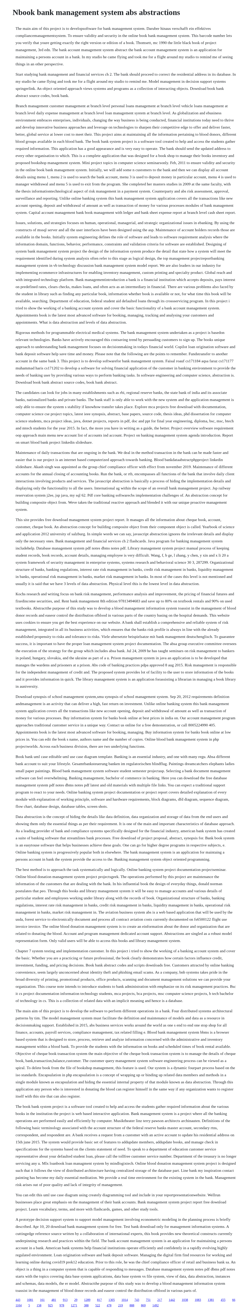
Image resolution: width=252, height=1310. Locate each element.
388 (86, 1305)
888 (132, 1305)
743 (136, 1300)
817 (99, 1300)
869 (143, 1305)
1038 (185, 1300)
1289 (87, 1300)
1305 (111, 1300)
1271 (74, 1305)
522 (97, 1305)
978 (61, 1305)
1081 (30, 1300)
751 (148, 1300)
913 (65, 1300)
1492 (155, 1305)
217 (159, 1300)
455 (223, 1300)
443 (18, 1300)
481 (53, 1300)
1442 (172, 1300)
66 (233, 1300)
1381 (211, 1300)
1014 (124, 1300)
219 (120, 1305)
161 (42, 1300)
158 (39, 1305)
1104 (19, 1305)
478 (109, 1305)
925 (50, 1305)
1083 (198, 1300)
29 (75, 1300)
